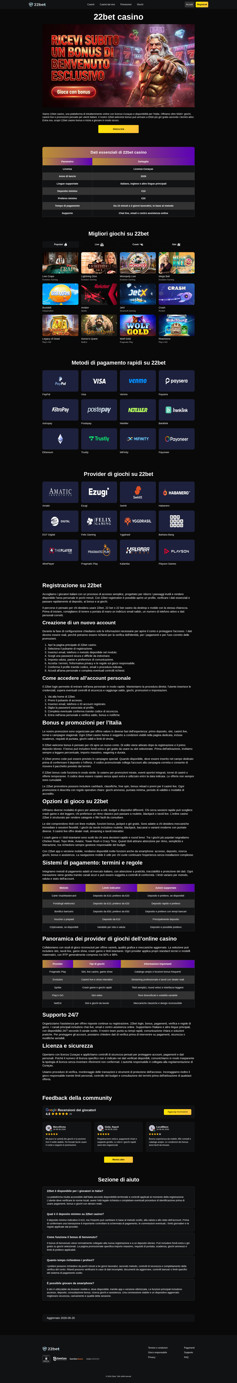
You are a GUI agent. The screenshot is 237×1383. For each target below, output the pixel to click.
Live (97, 244)
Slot (174, 244)
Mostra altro (118, 1159)
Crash (135, 244)
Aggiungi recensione (178, 1112)
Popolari (58, 244)
